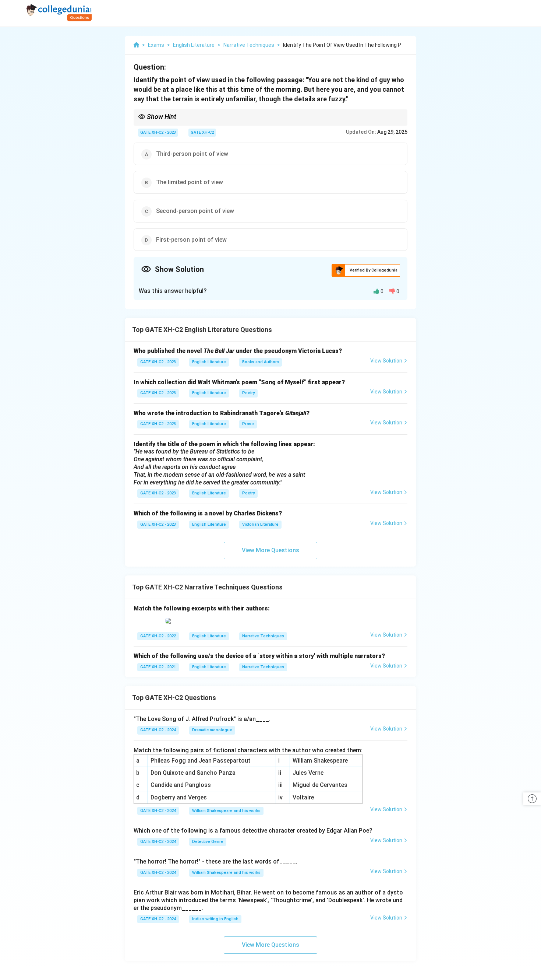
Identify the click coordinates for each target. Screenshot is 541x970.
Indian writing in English (215, 919)
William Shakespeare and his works (226, 810)
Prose (248, 423)
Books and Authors (260, 362)
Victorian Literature (260, 524)
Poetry (248, 393)
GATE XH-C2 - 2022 (158, 636)
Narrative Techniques (263, 636)
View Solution (386, 361)
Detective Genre (207, 841)
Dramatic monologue (212, 730)
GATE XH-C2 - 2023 (158, 132)
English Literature (209, 362)
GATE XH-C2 (202, 132)
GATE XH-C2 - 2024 (158, 730)
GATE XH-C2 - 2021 (158, 667)
